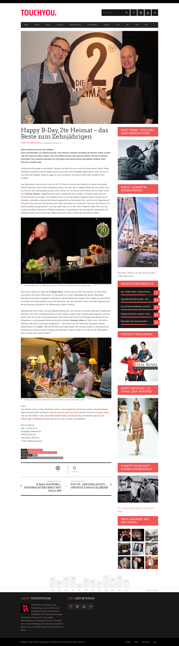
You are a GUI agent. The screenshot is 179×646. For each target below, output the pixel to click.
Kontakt (128, 642)
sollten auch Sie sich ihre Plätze (64, 412)
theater (58, 458)
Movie (37, 25)
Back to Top (151, 590)
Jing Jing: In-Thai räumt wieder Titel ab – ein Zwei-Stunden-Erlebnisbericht (138, 321)
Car (127, 25)
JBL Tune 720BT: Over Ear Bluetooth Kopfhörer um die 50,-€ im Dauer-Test (138, 292)
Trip (137, 25)
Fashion (60, 25)
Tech (118, 25)
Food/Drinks (92, 25)
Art (146, 25)
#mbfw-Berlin (75, 25)
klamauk (49, 458)
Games (106, 25)
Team (136, 642)
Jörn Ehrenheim (30, 143)
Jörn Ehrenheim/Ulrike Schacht (42, 452)
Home (26, 25)
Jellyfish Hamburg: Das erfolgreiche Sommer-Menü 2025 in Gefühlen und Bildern (138, 306)
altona (41, 458)
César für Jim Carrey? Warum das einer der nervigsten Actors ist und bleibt (138, 314)
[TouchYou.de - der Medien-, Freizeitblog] (55, 13)
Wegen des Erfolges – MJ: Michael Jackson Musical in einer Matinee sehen (138, 299)
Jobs (155, 642)
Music (48, 25)
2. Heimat (32, 458)
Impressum (145, 642)
